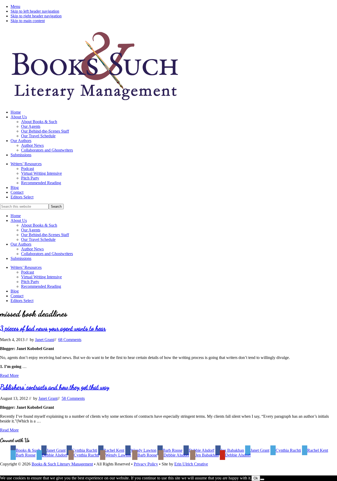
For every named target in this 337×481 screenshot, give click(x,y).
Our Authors (21, 244)
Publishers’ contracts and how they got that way (54, 387)
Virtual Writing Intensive (41, 277)
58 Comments (73, 398)
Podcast (27, 272)
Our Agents (30, 230)
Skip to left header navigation (35, 11)
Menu (15, 6)
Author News (32, 249)
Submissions (21, 258)
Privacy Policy (146, 464)
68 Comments (69, 339)
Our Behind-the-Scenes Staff (45, 234)
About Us (19, 220)
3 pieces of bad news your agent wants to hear (53, 328)
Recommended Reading (41, 286)
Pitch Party (30, 281)
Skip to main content (28, 20)
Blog (15, 291)
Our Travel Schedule (38, 239)
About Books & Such (39, 225)
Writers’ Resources (26, 267)
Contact (17, 296)
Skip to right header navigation (36, 16)
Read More (9, 375)
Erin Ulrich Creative (191, 464)
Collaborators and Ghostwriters (47, 253)
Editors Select (22, 300)
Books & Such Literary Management (62, 464)
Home (16, 215)
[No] (262, 479)
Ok (256, 478)
